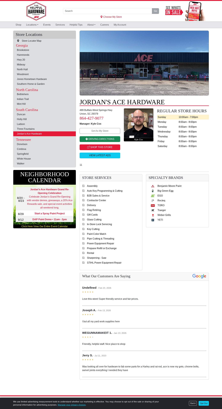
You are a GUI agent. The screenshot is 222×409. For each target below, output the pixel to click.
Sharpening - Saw (95, 258)
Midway (21, 64)
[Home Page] (36, 11)
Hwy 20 (21, 59)
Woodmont (23, 74)
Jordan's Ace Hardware (29, 133)
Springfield (23, 154)
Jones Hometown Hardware (32, 79)
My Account (120, 24)
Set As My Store (99, 131)
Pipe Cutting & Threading (99, 238)
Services (60, 24)
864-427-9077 (91, 118)
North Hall (22, 69)
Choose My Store (112, 17)
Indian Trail (23, 99)
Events (47, 24)
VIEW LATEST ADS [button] (100, 155)
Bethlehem (23, 94)
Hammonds (23, 54)
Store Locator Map (30, 41)
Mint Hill (21, 104)
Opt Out (204, 403)
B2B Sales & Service (97, 195)
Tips (76, 24)
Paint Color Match (95, 234)
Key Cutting (92, 229)
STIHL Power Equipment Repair (103, 262)
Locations (31, 24)
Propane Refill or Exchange (101, 248)
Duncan (21, 114)
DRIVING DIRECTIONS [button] (101, 139)
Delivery (90, 205)
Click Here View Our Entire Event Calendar (44, 226)
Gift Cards (91, 214)
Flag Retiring (93, 210)
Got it (192, 403)
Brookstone (23, 50)
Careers (104, 24)
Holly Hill (22, 119)
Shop (18, 24)
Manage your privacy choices (72, 405)
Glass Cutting (93, 219)
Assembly (91, 186)
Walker (20, 163)
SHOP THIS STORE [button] (101, 147)
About (90, 24)
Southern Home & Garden (31, 83)
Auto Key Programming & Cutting (103, 191)
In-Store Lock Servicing (98, 224)
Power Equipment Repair (99, 243)
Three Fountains (26, 129)
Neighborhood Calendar (44, 177)
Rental (89, 253)
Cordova (21, 149)
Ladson (21, 124)
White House (24, 158)
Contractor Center (95, 200)
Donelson (22, 144)
